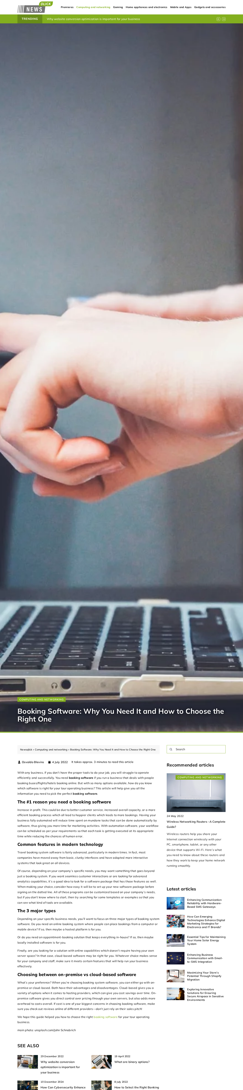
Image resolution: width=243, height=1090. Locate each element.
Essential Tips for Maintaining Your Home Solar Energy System (206, 940)
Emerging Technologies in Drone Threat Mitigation (81, 19)
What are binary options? (131, 1062)
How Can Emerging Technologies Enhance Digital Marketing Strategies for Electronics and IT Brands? (206, 922)
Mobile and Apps (181, 7)
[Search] (171, 749)
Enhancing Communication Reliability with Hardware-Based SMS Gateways (204, 903)
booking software (106, 1017)
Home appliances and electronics (146, 7)
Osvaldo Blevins (33, 762)
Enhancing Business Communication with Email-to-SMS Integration (205, 958)
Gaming (118, 7)
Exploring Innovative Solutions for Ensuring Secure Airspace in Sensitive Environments (205, 995)
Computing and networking (93, 7)
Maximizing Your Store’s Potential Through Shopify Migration (204, 976)
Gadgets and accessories (210, 7)
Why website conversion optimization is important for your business (60, 1067)
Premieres (67, 7)
